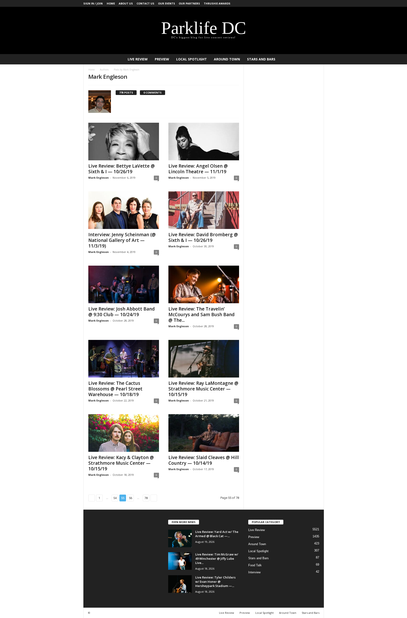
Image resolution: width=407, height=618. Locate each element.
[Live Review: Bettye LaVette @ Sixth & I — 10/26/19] (123, 141)
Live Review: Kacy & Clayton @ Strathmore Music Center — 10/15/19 (121, 463)
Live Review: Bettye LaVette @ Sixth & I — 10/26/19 (121, 169)
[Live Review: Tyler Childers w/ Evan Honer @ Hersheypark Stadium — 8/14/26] (180, 584)
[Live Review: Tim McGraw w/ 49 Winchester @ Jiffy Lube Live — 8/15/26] (180, 561)
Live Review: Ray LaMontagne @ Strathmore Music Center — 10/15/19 (203, 389)
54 (115, 498)
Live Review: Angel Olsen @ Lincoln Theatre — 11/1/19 (198, 169)
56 (130, 498)
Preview (162, 59)
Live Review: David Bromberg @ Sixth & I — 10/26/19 (203, 237)
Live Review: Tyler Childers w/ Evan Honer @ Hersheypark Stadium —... (215, 581)
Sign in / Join (93, 3)
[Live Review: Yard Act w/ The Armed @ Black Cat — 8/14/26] (180, 538)
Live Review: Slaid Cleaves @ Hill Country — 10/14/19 (203, 460)
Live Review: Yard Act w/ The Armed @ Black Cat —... (216, 534)
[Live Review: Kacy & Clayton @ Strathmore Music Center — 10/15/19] (123, 433)
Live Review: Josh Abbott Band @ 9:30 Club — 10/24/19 (121, 312)
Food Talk (255, 565)
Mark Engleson (98, 177)
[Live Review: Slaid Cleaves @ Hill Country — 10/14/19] (203, 433)
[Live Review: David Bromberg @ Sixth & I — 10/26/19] (203, 210)
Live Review (138, 59)
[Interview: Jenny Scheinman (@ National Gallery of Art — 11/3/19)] (123, 210)
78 (146, 498)
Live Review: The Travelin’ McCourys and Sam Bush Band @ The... (201, 314)
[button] (317, 59)
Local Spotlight (191, 59)
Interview (254, 572)
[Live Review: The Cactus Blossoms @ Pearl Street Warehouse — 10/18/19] (123, 359)
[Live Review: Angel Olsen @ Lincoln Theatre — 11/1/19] (203, 141)
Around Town (227, 59)
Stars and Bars (261, 59)
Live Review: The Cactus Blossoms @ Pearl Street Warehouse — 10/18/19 (115, 389)
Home (111, 3)
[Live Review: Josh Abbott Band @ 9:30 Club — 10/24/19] (123, 284)
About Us (126, 3)
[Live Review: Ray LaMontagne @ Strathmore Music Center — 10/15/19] (203, 359)
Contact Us (145, 3)
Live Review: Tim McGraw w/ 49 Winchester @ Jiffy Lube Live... (216, 558)
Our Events (166, 3)
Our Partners (189, 3)
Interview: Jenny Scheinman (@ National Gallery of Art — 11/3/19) (122, 240)
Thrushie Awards (217, 3)
